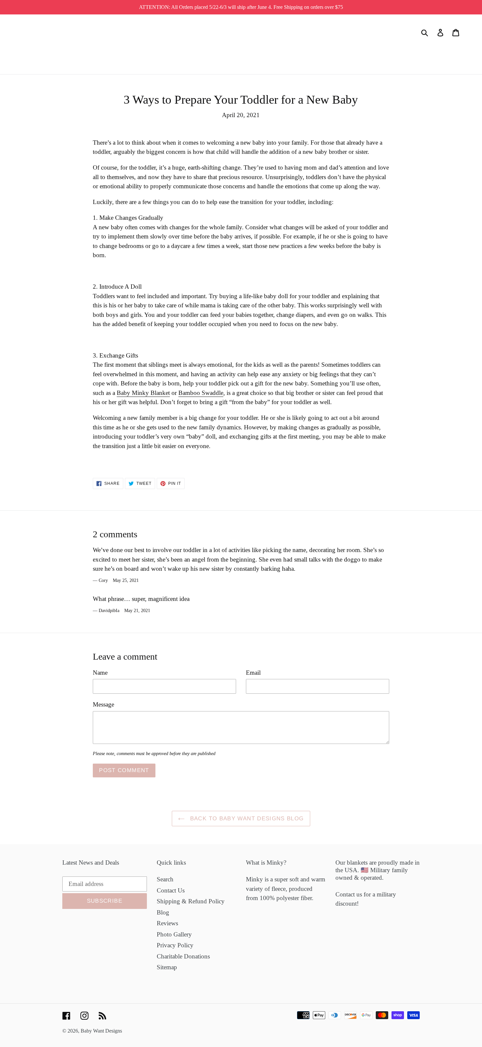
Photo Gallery (174, 934)
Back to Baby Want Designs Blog (246, 818)
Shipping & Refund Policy (191, 901)
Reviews (167, 923)
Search (165, 879)
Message (103, 704)
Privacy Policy (175, 945)
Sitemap (167, 967)
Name (100, 672)
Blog (163, 912)
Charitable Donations (183, 956)
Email (253, 672)
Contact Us (171, 890)
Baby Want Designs (101, 1031)
